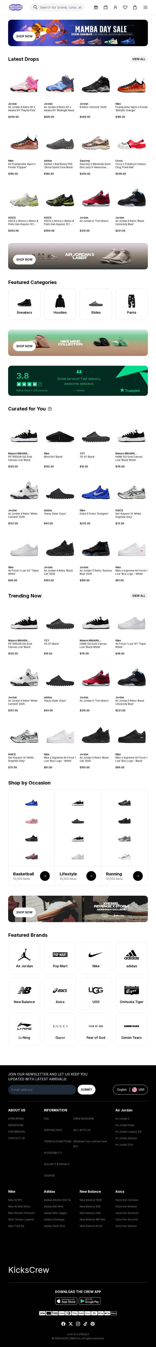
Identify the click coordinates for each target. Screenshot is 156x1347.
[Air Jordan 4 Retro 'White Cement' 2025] (24, 488)
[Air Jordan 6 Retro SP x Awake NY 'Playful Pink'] (24, 82)
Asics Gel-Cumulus (126, 1199)
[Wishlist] (125, 7)
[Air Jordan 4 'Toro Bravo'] (96, 196)
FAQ (46, 1118)
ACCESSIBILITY (53, 1152)
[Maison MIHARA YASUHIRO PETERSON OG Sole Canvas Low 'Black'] (24, 431)
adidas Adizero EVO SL (57, 1199)
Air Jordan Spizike (126, 1138)
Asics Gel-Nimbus (126, 1206)
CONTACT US (16, 1138)
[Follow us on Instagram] (78, 1324)
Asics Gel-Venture (126, 1225)
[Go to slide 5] (26, 100)
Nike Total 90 (16, 1225)
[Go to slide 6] (28, 100)
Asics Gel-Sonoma (126, 1219)
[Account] (115, 7)
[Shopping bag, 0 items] (135, 7)
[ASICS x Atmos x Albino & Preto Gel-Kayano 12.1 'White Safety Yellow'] (24, 196)
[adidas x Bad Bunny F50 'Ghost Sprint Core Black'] (60, 139)
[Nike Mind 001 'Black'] (60, 431)
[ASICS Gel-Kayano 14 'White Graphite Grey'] (131, 488)
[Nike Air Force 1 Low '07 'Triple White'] (24, 545)
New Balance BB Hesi (92, 1219)
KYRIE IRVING (16, 1118)
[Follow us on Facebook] (63, 1324)
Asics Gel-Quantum (127, 1212)
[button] (78, 381)
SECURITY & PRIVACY (56, 1164)
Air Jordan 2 (122, 1118)
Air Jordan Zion (124, 1144)
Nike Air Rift (15, 1199)
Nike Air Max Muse (19, 1206)
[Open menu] (145, 7)
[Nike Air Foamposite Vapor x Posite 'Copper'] (24, 139)
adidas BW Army (53, 1206)
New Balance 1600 (91, 1199)
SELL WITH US (81, 1130)
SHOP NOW (24, 36)
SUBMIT (86, 1089)
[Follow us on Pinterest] (93, 1324)
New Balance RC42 (91, 1225)
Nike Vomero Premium (21, 1212)
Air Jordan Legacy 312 (128, 1131)
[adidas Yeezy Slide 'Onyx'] (60, 488)
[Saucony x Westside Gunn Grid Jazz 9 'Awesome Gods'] (96, 139)
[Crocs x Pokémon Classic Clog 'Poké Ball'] (131, 139)
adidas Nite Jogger (55, 1212)
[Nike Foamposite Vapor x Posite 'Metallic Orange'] (131, 82)
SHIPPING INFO (53, 1130)
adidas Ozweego (54, 1219)
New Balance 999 (90, 1212)
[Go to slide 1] (20, 100)
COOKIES (49, 1175)
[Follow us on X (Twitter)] (71, 1324)
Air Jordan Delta (124, 1125)
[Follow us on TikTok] (85, 1324)
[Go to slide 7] (136, 100)
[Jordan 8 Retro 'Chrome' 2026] (96, 82)
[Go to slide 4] (25, 100)
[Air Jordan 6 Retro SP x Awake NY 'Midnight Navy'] (60, 82)
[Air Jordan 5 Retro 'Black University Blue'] (131, 196)
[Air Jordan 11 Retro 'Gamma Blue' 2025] (96, 545)
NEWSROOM (15, 1125)
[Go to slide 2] (57, 100)
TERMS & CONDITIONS (58, 1141)
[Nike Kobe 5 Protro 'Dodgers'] (96, 488)
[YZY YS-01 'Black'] (96, 431)
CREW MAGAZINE (83, 1118)
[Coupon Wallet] (105, 7)
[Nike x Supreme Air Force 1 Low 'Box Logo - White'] (131, 545)
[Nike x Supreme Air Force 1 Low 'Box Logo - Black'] (131, 732)
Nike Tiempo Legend (21, 1219)
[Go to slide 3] (23, 100)
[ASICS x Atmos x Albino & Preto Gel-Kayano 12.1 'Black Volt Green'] (60, 196)
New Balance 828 (90, 1206)
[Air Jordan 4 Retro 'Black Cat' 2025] (60, 545)
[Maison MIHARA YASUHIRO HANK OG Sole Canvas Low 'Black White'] (131, 431)
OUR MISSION (16, 1131)
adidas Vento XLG (54, 1225)
